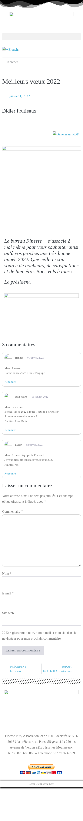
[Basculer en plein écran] (4, 791)
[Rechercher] (4, 70)
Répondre (10, 381)
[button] (41, 36)
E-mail (8, 593)
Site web (8, 613)
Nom (6, 573)
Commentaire (12, 511)
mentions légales (15, 721)
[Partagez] (8, 791)
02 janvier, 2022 (34, 444)
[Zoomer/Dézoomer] (1, 791)
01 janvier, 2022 (35, 357)
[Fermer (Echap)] (11, 791)
